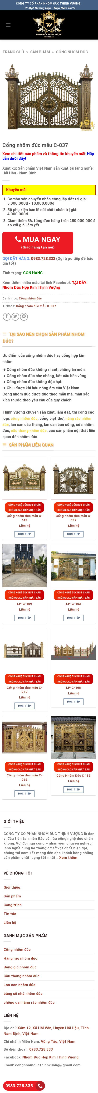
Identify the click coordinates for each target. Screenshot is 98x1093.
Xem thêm (68, 857)
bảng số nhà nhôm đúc (23, 993)
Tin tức (10, 913)
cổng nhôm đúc (24, 418)
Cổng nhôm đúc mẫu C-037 (36, 306)
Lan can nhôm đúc (19, 984)
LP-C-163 (73, 604)
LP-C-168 (73, 688)
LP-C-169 (24, 604)
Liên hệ (24, 526)
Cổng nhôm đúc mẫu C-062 (24, 777)
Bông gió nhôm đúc (20, 967)
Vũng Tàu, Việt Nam (58, 1041)
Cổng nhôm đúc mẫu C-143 (24, 518)
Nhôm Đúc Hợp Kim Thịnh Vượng (50, 1057)
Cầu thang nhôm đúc (21, 976)
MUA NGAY (40, 242)
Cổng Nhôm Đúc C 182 (73, 776)
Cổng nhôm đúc (72, 52)
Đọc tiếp (24, 534)
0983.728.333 (43, 258)
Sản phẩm (40, 52)
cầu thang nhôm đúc (29, 430)
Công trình (13, 905)
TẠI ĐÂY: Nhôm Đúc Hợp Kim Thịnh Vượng (44, 285)
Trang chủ (13, 52)
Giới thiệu (12, 887)
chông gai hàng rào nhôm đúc (29, 1002)
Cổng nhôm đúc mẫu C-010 (24, 690)
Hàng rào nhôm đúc (20, 958)
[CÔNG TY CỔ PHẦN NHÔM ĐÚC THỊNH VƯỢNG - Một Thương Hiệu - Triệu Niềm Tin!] (49, 25)
